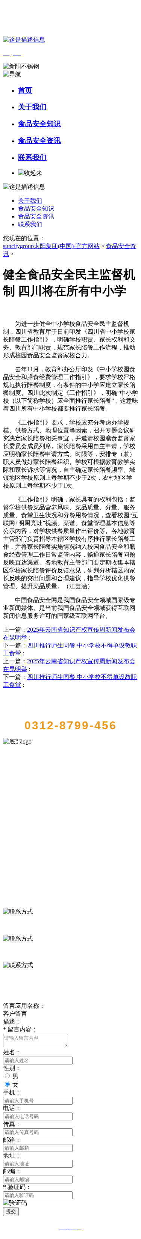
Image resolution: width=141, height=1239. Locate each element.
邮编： (12, 1171)
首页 (25, 90)
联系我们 (32, 157)
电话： (12, 1108)
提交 (11, 1211)
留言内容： (20, 1029)
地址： (12, 1155)
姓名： (12, 1052)
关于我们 (32, 107)
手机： (12, 1092)
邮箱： (12, 1140)
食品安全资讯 (39, 141)
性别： (12, 1068)
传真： (12, 1124)
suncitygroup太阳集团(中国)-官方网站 (51, 246)
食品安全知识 (39, 124)
